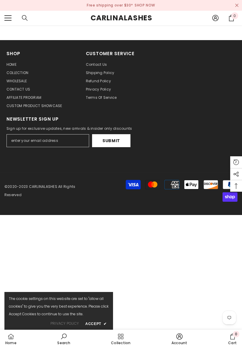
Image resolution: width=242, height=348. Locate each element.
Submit (111, 141)
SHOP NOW (145, 5)
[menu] (8, 18)
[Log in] (215, 18)
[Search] (24, 18)
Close (237, 5)
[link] (64, 339)
